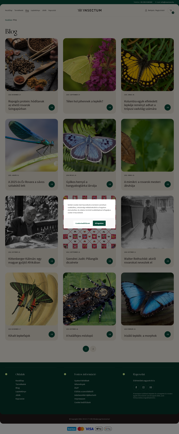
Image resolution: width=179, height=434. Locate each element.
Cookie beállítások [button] (82, 223)
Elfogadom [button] (99, 223)
